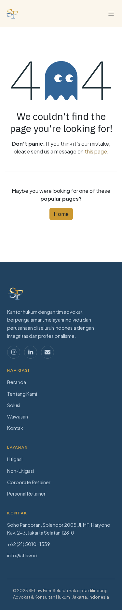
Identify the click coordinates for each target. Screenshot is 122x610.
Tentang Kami (22, 394)
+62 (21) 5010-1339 (28, 544)
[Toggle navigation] (111, 13)
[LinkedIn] (30, 352)
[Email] (47, 352)
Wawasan (17, 416)
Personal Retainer (26, 494)
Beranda (16, 382)
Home (61, 214)
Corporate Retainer (28, 482)
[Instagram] (13, 352)
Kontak (15, 428)
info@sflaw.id (22, 555)
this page (96, 151)
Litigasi (14, 459)
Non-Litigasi (20, 471)
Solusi (13, 405)
